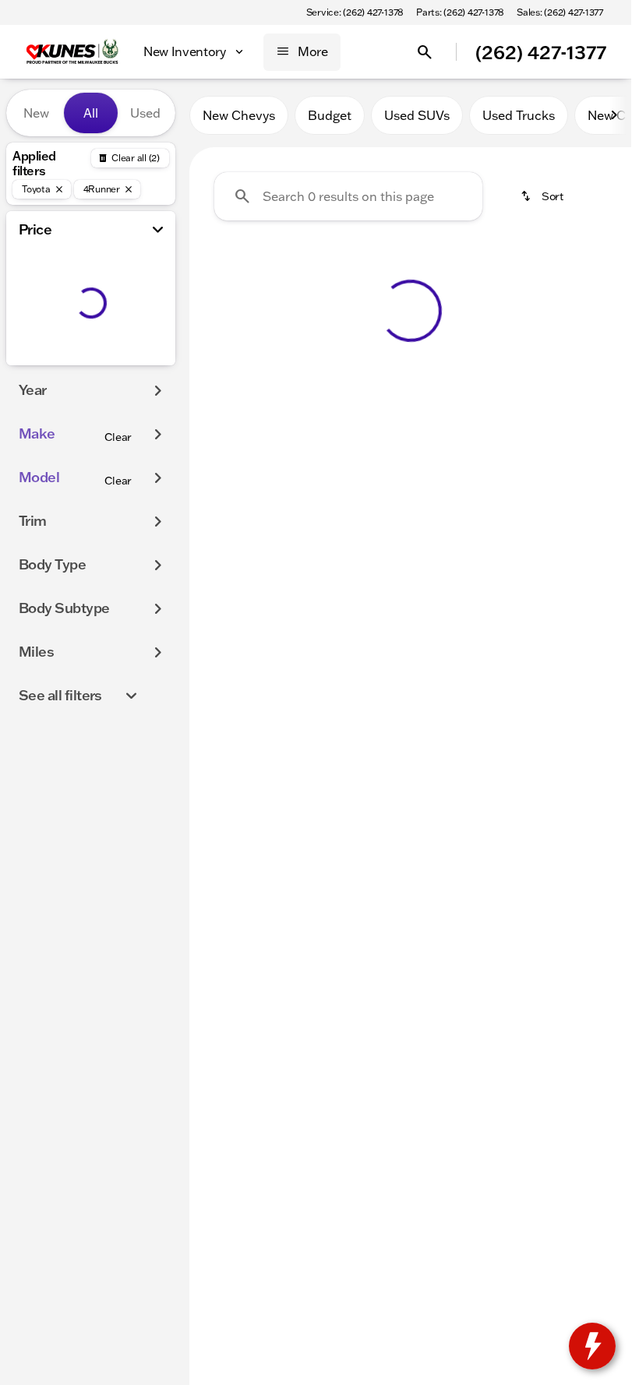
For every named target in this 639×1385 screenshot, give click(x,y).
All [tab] (90, 113)
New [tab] (36, 113)
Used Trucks (518, 115)
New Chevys (239, 115)
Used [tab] (145, 113)
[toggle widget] (592, 1346)
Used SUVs (417, 115)
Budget (329, 115)
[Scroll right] (614, 115)
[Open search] (424, 52)
